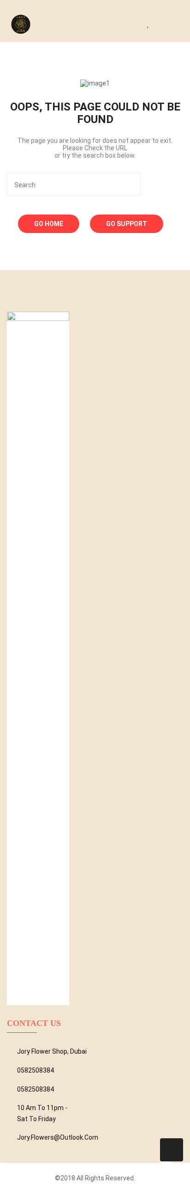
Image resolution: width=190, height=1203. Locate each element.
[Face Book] (86, 1192)
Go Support (126, 223)
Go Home (48, 223)
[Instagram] (110, 1192)
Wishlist (151, 23)
